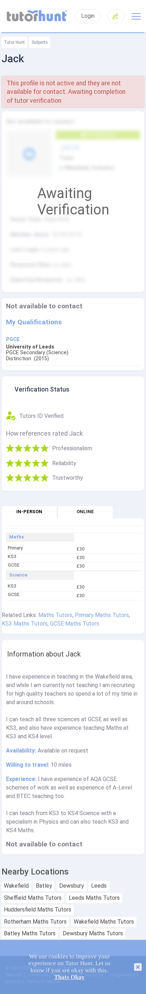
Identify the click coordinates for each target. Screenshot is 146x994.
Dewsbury (71, 886)
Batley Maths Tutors (30, 933)
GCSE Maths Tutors (74, 623)
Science (18, 575)
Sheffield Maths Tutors (33, 898)
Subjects (40, 42)
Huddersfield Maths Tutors (37, 910)
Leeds (99, 886)
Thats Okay (69, 977)
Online (85, 511)
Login (88, 16)
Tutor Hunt (14, 42)
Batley (44, 886)
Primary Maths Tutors (102, 615)
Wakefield (16, 886)
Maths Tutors (55, 615)
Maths (16, 537)
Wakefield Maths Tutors (104, 922)
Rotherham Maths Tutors (35, 922)
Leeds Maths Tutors (94, 898)
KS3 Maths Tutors (24, 623)
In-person (29, 511)
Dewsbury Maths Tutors (93, 933)
